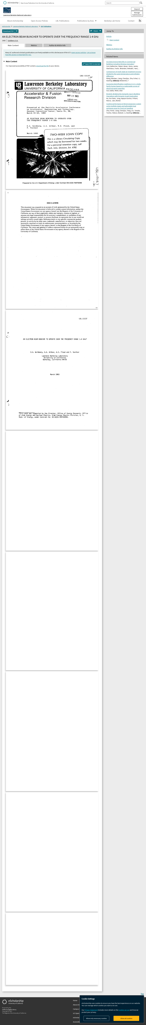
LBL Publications (62, 21)
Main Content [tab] (13, 45)
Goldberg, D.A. (13, 40)
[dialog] (112, 1009)
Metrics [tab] (34, 45)
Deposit (137, 9)
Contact (131, 21)
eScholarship (6, 26)
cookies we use (124, 1010)
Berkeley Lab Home (112, 21)
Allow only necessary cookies (96, 1018)
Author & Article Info (114, 49)
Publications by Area (85, 21)
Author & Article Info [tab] (57, 45)
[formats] (16, 31)
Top (142, 994)
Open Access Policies (39, 21)
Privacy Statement (91, 1010)
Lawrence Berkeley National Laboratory (17, 15)
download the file (42, 66)
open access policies (79, 52)
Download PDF (8, 31)
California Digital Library (9, 1009)
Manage (137, 14)
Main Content (11, 61)
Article (108, 36)
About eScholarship (15, 21)
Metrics (109, 45)
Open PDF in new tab (92, 64)
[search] (141, 2)
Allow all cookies (126, 1018)
